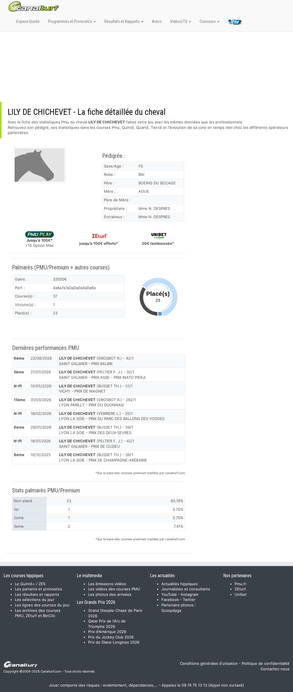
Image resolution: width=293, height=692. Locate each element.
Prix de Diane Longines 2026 (113, 642)
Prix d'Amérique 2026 (107, 631)
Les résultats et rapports (37, 594)
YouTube (169, 594)
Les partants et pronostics (38, 589)
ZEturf (240, 589)
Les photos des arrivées (109, 594)
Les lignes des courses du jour (42, 605)
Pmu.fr (240, 583)
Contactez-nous (275, 669)
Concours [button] (208, 21)
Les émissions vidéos (107, 583)
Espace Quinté (27, 21)
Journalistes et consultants (185, 589)
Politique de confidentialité (266, 663)
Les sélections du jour (34, 599)
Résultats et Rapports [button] (122, 21)
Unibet (241, 594)
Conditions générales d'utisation (209, 663)
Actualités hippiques (179, 583)
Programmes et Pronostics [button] (70, 21)
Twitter (189, 599)
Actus (157, 21)
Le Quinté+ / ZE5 (30, 583)
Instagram (189, 594)
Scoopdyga (171, 610)
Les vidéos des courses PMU (114, 589)
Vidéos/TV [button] (179, 21)
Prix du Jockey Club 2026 (111, 637)
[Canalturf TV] (235, 22)
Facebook (170, 599)
